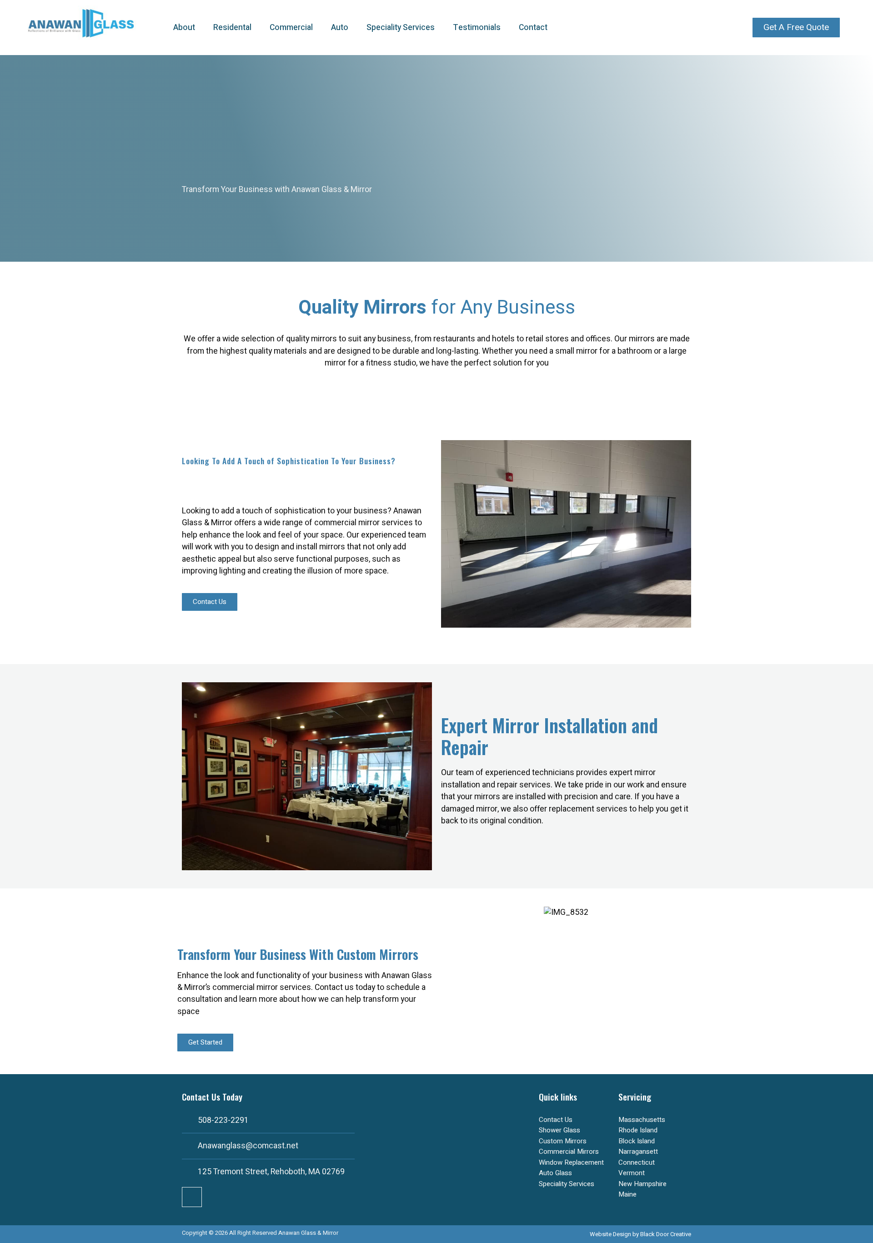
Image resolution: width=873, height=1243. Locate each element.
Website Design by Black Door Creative (640, 1234)
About (184, 27)
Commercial (291, 27)
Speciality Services (400, 27)
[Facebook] (192, 1197)
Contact (533, 27)
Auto (339, 27)
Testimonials (477, 27)
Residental (232, 27)
